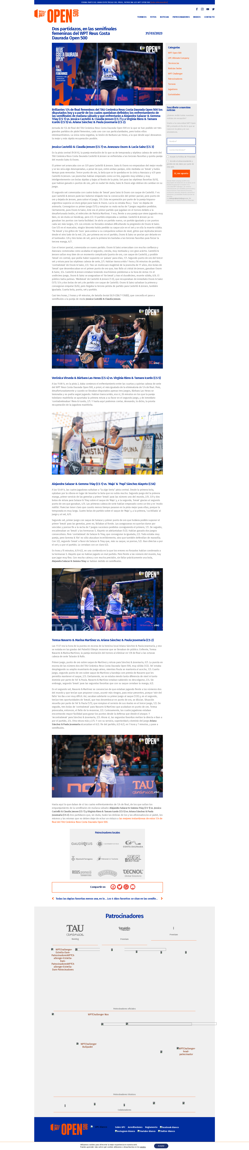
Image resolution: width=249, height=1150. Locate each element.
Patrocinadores (175, 79)
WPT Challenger (175, 73)
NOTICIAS (164, 17)
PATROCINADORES (181, 17)
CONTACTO (209, 17)
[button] (113, 887)
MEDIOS (196, 17)
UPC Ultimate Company (178, 58)
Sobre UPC (120, 1127)
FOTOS (153, 17)
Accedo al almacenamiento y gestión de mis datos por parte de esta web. (180, 164)
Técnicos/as (173, 63)
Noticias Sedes (175, 68)
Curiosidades (174, 94)
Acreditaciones (135, 1127)
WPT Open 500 (174, 53)
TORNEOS (141, 17)
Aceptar (161, 1146)
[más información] (159, 2)
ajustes (143, 1147)
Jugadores (173, 89)
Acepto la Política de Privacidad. (182, 157)
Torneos (172, 84)
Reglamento (151, 1127)
